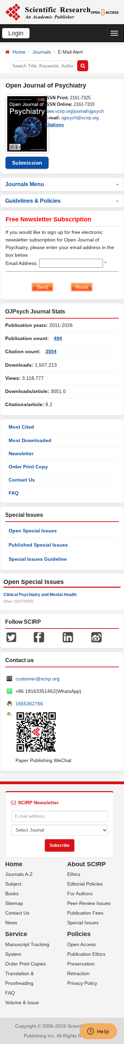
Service (16, 934)
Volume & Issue (22, 1002)
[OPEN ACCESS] (105, 12)
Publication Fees (85, 913)
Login (15, 33)
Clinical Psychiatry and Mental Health (39, 594)
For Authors (80, 893)
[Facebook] (39, 636)
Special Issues (83, 922)
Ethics (73, 874)
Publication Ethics (86, 954)
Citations (54, 124)
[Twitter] (11, 636)
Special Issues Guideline (38, 559)
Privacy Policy (82, 983)
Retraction (78, 973)
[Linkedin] (68, 636)
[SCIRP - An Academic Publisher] (48, 12)
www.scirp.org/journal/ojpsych (74, 111)
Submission (27, 163)
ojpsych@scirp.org (80, 117)
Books (12, 893)
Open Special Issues (33, 530)
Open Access (81, 944)
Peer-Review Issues (89, 903)
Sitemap (14, 903)
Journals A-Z (19, 874)
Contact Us (22, 480)
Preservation (81, 964)
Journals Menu (24, 184)
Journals (41, 52)
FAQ (14, 493)
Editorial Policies (85, 884)
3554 (50, 351)
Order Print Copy (28, 466)
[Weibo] (96, 636)
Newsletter (21, 453)
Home (18, 52)
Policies (79, 934)
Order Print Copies (25, 964)
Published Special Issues (38, 545)
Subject (13, 884)
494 (58, 338)
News (11, 922)
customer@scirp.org (38, 678)
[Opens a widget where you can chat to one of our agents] (98, 1032)
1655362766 (29, 703)
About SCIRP (86, 864)
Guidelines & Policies (33, 201)
